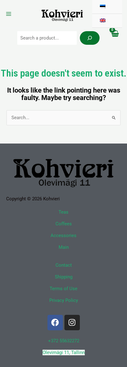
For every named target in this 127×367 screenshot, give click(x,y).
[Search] (90, 38)
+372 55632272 (63, 341)
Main (64, 247)
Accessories (63, 235)
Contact (63, 265)
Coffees (63, 224)
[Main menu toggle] (8, 14)
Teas (63, 212)
